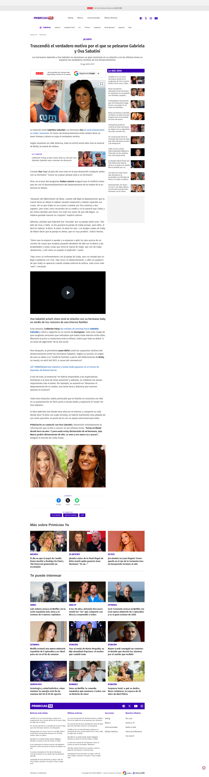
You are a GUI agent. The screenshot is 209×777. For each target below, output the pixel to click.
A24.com (129, 718)
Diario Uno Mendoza (134, 732)
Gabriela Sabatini (71, 515)
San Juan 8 (130, 736)
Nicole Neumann (110, 27)
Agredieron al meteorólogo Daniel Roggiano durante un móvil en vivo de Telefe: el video (45, 740)
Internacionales (93, 18)
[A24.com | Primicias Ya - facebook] (141, 18)
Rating (70, 18)
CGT (79, 27)
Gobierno (57, 27)
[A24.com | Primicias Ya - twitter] (146, 18)
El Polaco (87, 27)
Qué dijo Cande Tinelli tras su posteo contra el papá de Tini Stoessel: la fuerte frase (83, 749)
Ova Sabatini (56, 515)
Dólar (130, 27)
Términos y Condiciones (38, 773)
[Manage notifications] (204, 768)
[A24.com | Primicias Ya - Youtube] (156, 18)
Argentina (121, 27)
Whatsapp (77, 504)
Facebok (58, 504)
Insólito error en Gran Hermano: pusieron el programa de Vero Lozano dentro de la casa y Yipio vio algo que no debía (48, 720)
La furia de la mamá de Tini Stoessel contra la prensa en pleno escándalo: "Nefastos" (83, 743)
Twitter (68, 504)
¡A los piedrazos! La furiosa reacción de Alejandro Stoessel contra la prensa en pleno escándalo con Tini (47, 746)
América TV (130, 723)
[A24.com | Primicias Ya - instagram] (151, 18)
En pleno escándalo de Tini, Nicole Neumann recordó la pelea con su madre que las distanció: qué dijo (47, 754)
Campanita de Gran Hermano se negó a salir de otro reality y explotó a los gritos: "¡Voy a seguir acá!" (46, 761)
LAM (82, 515)
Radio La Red (131, 727)
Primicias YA (33, 35)
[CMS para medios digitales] (139, 773)
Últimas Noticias (110, 18)
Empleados (97, 27)
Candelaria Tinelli (69, 27)
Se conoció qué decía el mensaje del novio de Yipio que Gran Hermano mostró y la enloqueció (48, 727)
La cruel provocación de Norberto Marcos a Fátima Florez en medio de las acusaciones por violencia (85, 719)
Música (80, 18)
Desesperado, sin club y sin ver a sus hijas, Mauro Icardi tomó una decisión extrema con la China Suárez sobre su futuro (47, 733)
